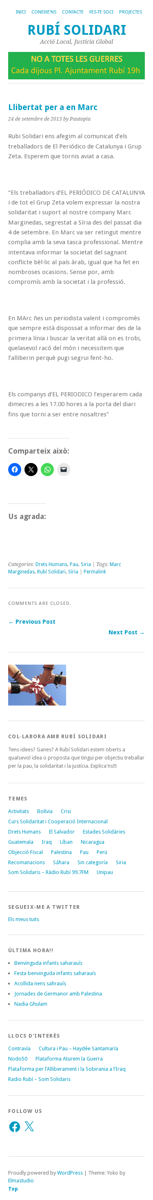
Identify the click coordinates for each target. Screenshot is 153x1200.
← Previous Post (31, 621)
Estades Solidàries (104, 832)
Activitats (18, 811)
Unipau (105, 872)
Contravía (19, 1048)
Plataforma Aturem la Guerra (69, 1059)
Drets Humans (51, 564)
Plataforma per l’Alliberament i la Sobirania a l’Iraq (67, 1069)
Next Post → (127, 632)
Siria (86, 564)
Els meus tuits (23, 919)
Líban (66, 842)
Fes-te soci (101, 12)
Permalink (95, 572)
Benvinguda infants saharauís (48, 963)
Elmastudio (21, 1181)
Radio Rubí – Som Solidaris (39, 1079)
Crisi (66, 811)
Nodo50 (17, 1059)
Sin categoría (93, 862)
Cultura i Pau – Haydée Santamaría (78, 1048)
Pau (74, 564)
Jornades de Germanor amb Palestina (58, 994)
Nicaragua (92, 842)
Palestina (61, 852)
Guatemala (20, 842)
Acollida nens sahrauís (40, 983)
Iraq (47, 842)
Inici (21, 12)
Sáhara (61, 862)
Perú (102, 852)
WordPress (70, 1173)
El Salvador (62, 832)
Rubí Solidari (76, 30)
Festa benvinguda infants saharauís (55, 973)
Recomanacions (26, 862)
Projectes (130, 12)
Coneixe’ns (43, 12)
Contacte (73, 12)
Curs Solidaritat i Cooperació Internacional (58, 821)
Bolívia (45, 811)
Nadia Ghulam (30, 1004)
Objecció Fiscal (25, 852)
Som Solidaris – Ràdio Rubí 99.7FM (48, 872)
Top (13, 1189)
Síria (73, 572)
